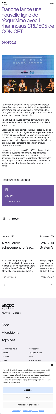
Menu (52, 3)
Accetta (28, 390)
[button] (52, 365)
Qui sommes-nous (9, 349)
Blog (31, 356)
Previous (4, 284)
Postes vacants (35, 360)
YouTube (6, 313)
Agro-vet (8, 340)
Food (5, 325)
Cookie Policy (16, 411)
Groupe (5, 352)
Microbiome (10, 332)
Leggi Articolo (9, 277)
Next (51, 284)
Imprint (41, 411)
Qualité (4, 360)
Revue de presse (35, 352)
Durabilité (5, 356)
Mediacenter (34, 349)
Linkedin (17, 313)
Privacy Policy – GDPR (30, 411)
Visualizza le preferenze (28, 404)
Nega (28, 397)
